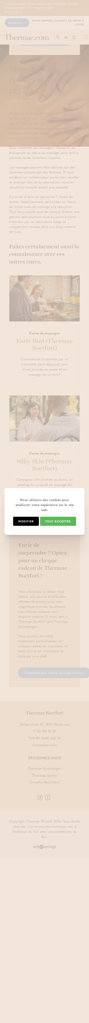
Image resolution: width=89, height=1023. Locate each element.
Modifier (26, 521)
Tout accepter (58, 521)
